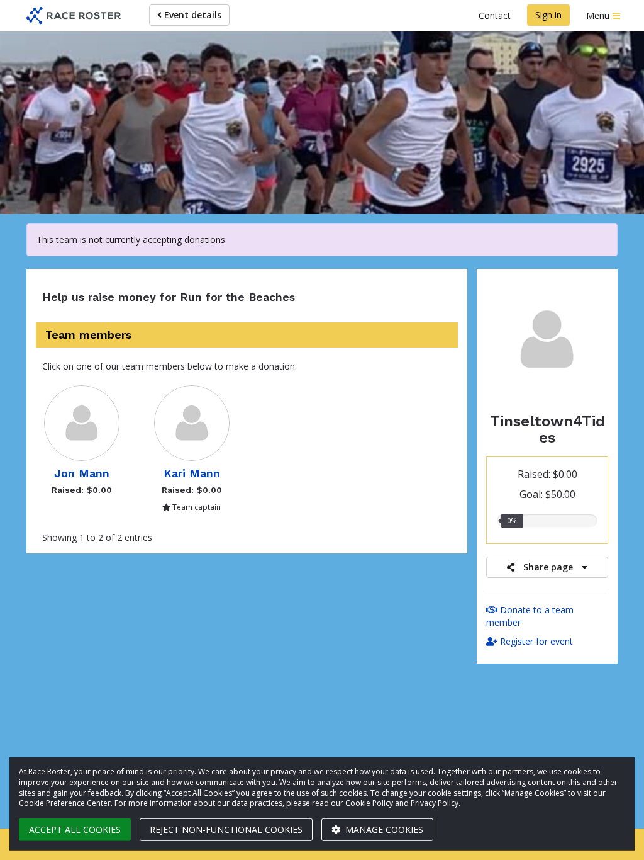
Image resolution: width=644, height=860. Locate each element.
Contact (495, 15)
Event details (191, 15)
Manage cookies (383, 829)
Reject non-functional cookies (226, 829)
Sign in (548, 15)
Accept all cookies (75, 829)
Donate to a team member (530, 616)
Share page (548, 567)
